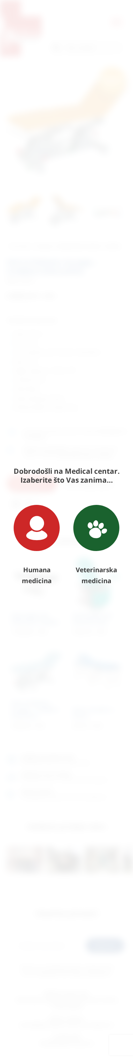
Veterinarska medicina (96, 575)
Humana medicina (36, 575)
